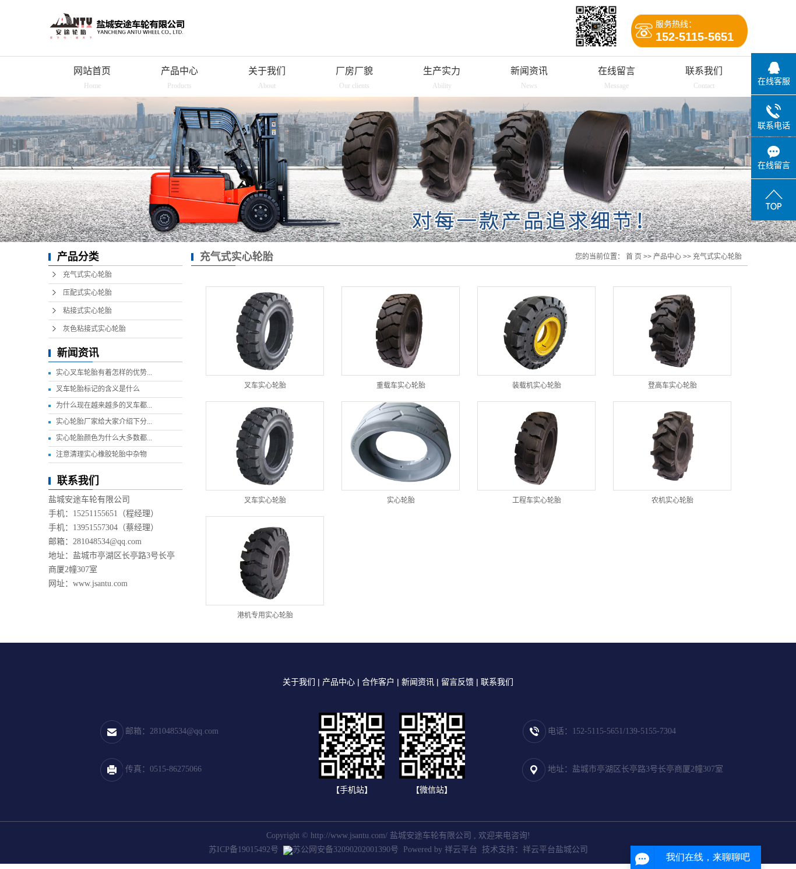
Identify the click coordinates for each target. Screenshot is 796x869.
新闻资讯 (529, 71)
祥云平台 (461, 849)
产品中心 (179, 71)
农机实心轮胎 (672, 500)
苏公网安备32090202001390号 (346, 849)
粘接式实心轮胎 (87, 311)
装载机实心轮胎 (536, 385)
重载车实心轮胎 (400, 385)
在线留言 (616, 71)
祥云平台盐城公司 (555, 849)
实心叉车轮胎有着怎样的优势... (104, 373)
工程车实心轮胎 (536, 500)
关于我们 (267, 71)
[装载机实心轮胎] (536, 331)
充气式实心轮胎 (87, 275)
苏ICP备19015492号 (244, 849)
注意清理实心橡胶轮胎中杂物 (101, 454)
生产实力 (441, 71)
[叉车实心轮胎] (265, 331)
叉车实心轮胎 (265, 385)
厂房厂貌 (354, 71)
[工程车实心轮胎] (536, 445)
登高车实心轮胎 (672, 385)
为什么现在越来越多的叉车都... (104, 405)
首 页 (634, 257)
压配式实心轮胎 (87, 293)
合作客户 (378, 681)
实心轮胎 (401, 500)
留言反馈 (457, 681)
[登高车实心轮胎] (672, 331)
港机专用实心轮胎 (265, 615)
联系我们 (704, 71)
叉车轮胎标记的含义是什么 (98, 389)
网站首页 (92, 71)
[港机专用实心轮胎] (265, 560)
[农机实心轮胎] (672, 445)
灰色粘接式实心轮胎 (94, 329)
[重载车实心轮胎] (400, 331)
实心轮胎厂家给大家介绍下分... (104, 422)
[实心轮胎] (400, 445)
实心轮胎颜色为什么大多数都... (104, 438)
